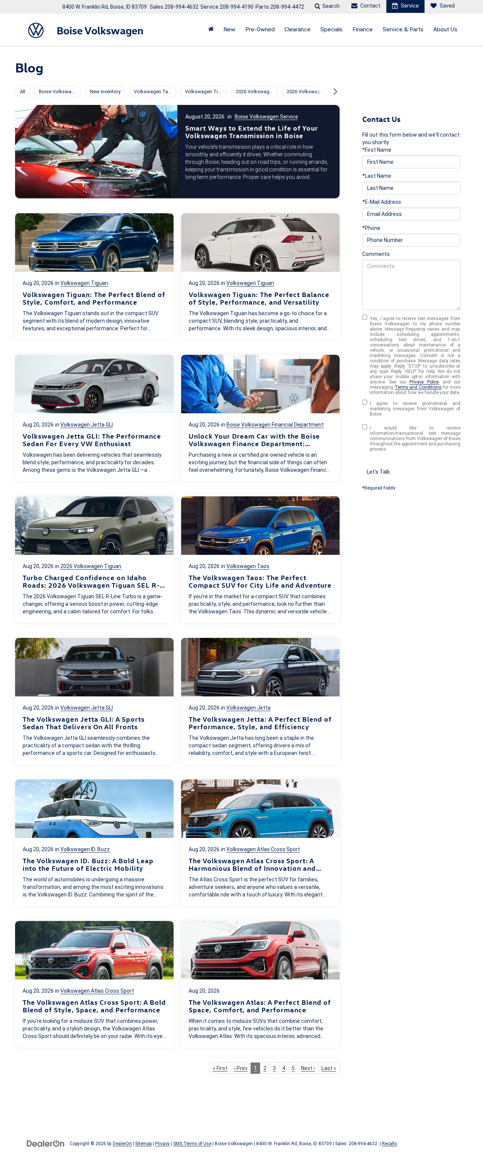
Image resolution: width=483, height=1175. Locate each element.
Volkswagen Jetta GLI (86, 425)
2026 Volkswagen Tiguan (90, 566)
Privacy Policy (424, 382)
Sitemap (143, 1143)
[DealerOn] (45, 1143)
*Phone (371, 228)
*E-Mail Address (381, 202)
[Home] (210, 29)
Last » (328, 1068)
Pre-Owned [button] (260, 29)
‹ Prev (241, 1068)
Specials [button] (331, 29)
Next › (308, 1068)
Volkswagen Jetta (248, 708)
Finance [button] (362, 29)
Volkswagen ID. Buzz (85, 849)
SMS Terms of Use (192, 1143)
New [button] (229, 29)
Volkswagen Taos (247, 566)
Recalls (389, 1143)
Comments (376, 254)
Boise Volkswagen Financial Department (275, 425)
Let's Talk (378, 472)
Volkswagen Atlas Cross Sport (263, 849)
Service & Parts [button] (403, 29)
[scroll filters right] (335, 91)
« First (220, 1068)
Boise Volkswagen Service (266, 117)
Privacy (162, 1143)
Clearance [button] (298, 29)
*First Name (376, 150)
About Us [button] (445, 29)
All (22, 91)
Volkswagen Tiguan (84, 283)
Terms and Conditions (418, 387)
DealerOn (122, 1143)
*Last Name (376, 176)
